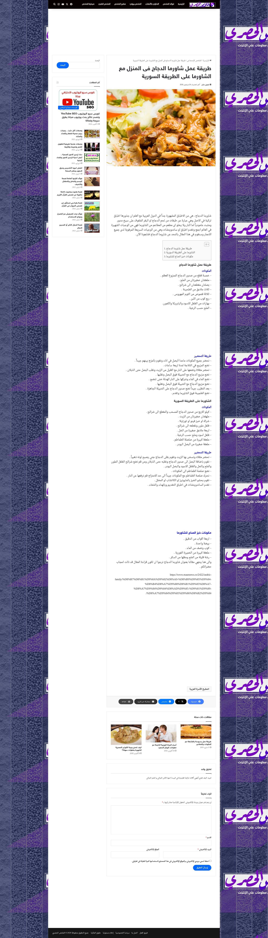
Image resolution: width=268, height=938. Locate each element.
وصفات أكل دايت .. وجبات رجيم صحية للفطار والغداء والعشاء (71, 134)
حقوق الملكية (96, 933)
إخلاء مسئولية (108, 933)
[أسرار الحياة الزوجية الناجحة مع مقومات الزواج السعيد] (161, 733)
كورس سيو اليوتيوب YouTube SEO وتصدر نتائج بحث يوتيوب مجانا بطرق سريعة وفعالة (80, 117)
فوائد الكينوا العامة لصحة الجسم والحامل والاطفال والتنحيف (72, 181)
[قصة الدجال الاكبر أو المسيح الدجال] (92, 228)
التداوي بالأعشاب (152, 4)
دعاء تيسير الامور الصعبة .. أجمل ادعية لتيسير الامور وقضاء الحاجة (69, 158)
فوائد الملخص (168, 4)
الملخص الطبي (104, 4)
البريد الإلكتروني (204, 849)
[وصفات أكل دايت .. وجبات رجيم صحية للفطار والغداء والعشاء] (92, 133)
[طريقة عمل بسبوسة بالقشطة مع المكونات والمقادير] (196, 731)
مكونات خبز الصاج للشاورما (179, 256)
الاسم (208, 837)
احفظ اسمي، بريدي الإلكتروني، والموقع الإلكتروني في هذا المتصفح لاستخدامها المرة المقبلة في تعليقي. (170, 861)
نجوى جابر (205, 84)
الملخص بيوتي (135, 4)
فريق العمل (143, 933)
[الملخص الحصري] (202, 4)
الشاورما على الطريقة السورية (180, 252)
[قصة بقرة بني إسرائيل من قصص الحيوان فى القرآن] (92, 206)
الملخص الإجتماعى (194, 60)
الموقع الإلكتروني (152, 849)
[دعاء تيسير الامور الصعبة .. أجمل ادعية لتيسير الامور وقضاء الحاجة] (92, 157)
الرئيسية (181, 4)
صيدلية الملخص (88, 4)
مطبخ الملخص (120, 4)
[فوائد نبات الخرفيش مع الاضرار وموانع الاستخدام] (92, 217)
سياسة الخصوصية (122, 933)
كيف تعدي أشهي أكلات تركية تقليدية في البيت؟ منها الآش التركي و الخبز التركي (176, 778)
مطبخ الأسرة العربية (198, 689)
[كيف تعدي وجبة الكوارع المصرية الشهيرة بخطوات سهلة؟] (126, 734)
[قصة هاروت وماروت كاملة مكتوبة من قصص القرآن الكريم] (92, 195)
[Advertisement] (134, 31)
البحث (97, 60)
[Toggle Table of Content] (205, 244)
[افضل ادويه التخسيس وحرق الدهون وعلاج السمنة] (92, 171)
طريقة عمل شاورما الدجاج (179, 249)
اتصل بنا (134, 933)
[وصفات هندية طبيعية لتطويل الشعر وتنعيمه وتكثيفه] (92, 147)
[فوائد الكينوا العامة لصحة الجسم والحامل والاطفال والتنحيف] (92, 181)
